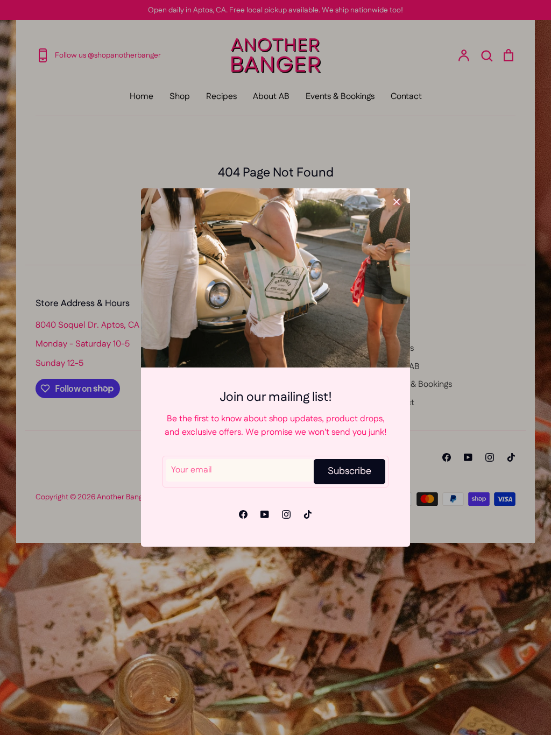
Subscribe (349, 471)
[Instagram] (286, 514)
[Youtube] (265, 514)
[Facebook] (243, 514)
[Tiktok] (308, 514)
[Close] (396, 202)
